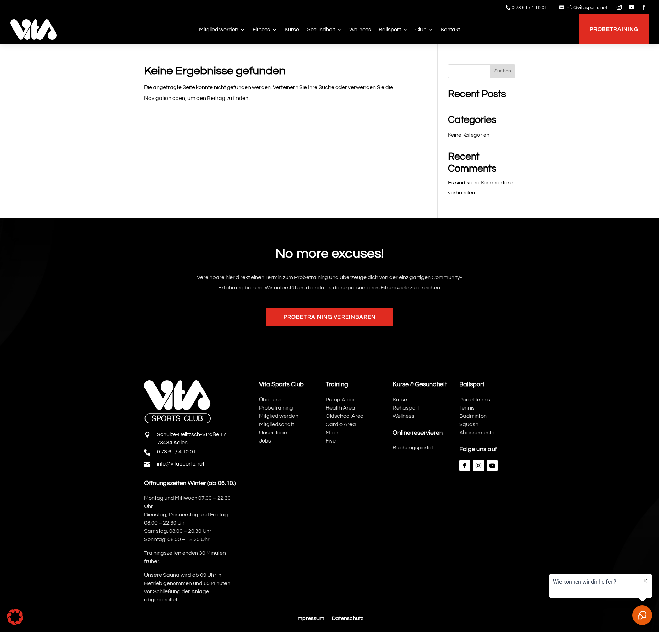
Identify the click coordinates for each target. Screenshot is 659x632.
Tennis (467, 408)
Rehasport (406, 408)
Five (331, 441)
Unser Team (274, 432)
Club (421, 29)
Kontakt (450, 29)
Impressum (310, 618)
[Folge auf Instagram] (619, 7)
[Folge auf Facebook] (644, 7)
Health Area (340, 408)
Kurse (292, 29)
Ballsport (390, 29)
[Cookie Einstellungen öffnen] (15, 623)
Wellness (360, 29)
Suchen (502, 71)
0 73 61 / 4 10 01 (529, 7)
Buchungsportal (413, 447)
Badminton (473, 416)
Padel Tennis (474, 399)
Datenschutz (347, 618)
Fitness (261, 29)
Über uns (270, 399)
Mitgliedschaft (276, 424)
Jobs (265, 441)
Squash (468, 424)
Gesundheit (321, 29)
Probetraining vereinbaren (330, 317)
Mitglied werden (218, 29)
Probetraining (614, 29)
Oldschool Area (345, 416)
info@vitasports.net (587, 7)
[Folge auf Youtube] (631, 7)
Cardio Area (341, 424)
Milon (332, 432)
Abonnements (476, 432)
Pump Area (340, 399)
